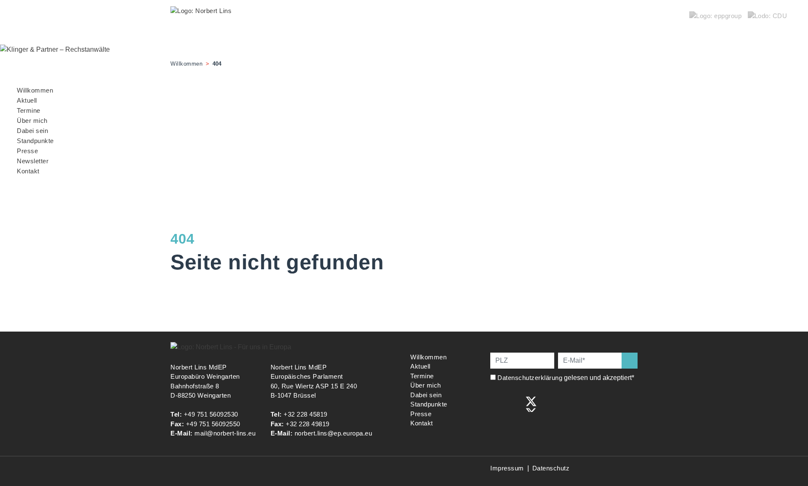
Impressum (507, 468)
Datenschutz (551, 468)
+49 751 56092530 (211, 414)
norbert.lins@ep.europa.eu (333, 433)
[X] (531, 403)
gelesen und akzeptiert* (566, 377)
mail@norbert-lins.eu (224, 433)
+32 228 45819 (305, 414)
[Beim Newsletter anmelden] (630, 361)
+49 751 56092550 (213, 424)
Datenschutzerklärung (529, 377)
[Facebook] (496, 403)
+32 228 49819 (308, 424)
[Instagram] (514, 403)
